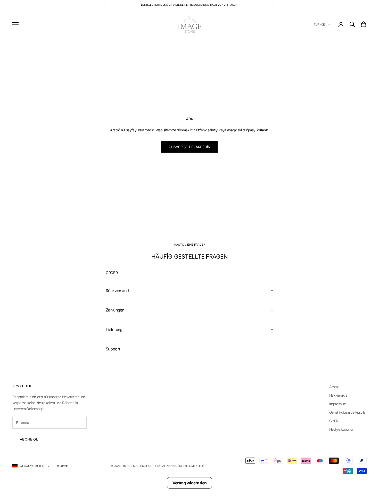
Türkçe (319, 24)
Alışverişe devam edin (189, 147)
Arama (334, 387)
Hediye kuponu (340, 429)
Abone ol (29, 439)
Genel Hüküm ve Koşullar (348, 412)
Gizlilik (333, 421)
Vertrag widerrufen (189, 482)
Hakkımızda (338, 395)
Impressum (337, 404)
